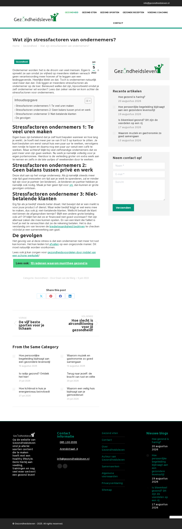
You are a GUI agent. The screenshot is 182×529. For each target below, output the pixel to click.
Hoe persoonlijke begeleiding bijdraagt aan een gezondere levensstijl (34, 358)
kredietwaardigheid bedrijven (67, 226)
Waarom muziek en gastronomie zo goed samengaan (80, 358)
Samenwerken (110, 466)
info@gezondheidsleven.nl (157, 3)
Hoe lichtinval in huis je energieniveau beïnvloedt (34, 390)
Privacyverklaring (112, 483)
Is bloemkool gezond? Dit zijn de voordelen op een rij (138, 122)
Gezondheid (22, 62)
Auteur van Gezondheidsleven (113, 458)
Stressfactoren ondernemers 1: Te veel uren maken (45, 105)
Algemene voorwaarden (110, 475)
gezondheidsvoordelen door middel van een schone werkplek (54, 254)
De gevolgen (23, 117)
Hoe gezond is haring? (131, 97)
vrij (71, 185)
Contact (107, 440)
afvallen (54, 244)
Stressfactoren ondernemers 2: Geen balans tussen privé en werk (53, 109)
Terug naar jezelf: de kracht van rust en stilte (81, 375)
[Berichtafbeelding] (13, 356)
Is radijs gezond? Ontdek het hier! (34, 375)
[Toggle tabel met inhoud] (86, 101)
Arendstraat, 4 (69, 449)
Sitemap (107, 490)
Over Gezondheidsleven (113, 448)
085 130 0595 (68, 442)
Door (62, 278)
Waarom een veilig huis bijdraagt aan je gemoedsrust (81, 391)
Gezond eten (110, 433)
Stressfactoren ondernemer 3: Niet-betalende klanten (46, 114)
